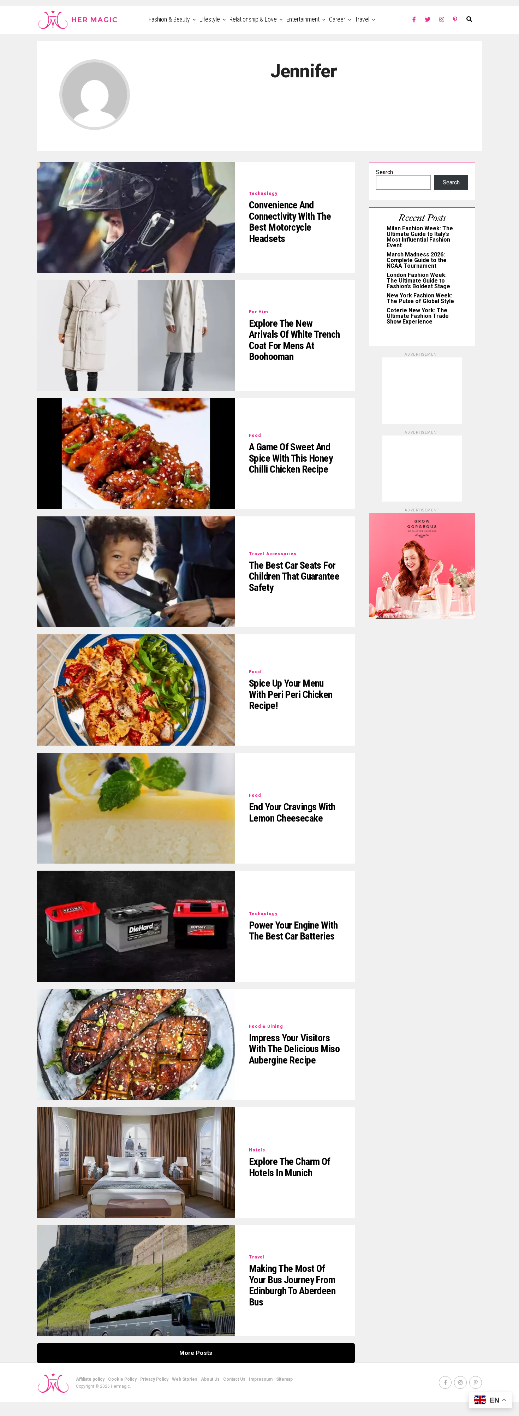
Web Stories (184, 1379)
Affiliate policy (90, 1379)
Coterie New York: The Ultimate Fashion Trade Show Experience (418, 316)
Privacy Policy (154, 1379)
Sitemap (284, 1379)
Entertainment (303, 19)
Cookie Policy (122, 1379)
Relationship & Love (253, 19)
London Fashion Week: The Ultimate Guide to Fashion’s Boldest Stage (418, 281)
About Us (210, 1379)
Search (384, 172)
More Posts (195, 1353)
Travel (362, 19)
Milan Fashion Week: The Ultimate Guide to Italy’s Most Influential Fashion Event (420, 237)
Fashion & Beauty (169, 19)
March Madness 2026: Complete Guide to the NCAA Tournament (417, 260)
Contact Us (234, 1379)
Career (337, 19)
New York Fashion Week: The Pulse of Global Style (420, 298)
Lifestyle (209, 19)
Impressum (261, 1379)
